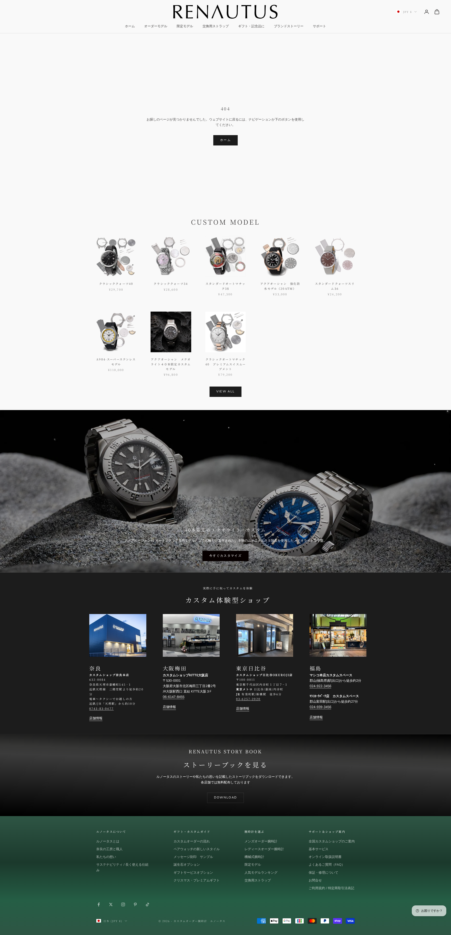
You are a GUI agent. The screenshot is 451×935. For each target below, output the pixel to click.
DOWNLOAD (225, 797)
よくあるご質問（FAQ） (327, 864)
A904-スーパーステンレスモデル (116, 361)
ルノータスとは (107, 841)
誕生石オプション (187, 864)
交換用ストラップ (215, 26)
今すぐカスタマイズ (225, 556)
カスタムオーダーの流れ (192, 841)
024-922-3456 (320, 686)
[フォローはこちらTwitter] (111, 904)
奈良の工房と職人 (109, 849)
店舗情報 (95, 718)
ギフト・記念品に (251, 26)
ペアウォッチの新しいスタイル (197, 849)
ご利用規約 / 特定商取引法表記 (331, 888)
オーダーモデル (155, 26)
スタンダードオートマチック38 (225, 286)
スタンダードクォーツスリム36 (335, 286)
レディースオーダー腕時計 (264, 849)
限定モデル (185, 26)
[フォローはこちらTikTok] (147, 904)
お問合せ (315, 880)
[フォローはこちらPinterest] (135, 904)
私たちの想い (106, 857)
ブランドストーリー (288, 26)
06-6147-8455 (173, 697)
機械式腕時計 (254, 857)
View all (225, 391)
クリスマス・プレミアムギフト (197, 880)
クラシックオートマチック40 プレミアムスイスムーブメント (225, 364)
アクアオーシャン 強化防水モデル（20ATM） (280, 286)
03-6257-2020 (248, 699)
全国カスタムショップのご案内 (332, 841)
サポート (319, 26)
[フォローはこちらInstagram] (123, 904)
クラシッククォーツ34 (171, 284)
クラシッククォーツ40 (116, 284)
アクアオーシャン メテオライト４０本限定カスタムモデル (171, 364)
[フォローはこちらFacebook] (98, 904)
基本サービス (318, 849)
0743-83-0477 (101, 708)
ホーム (130, 26)
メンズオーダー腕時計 (261, 841)
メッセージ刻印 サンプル (193, 857)
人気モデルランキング (261, 872)
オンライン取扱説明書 (325, 857)
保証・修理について (323, 872)
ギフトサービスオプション (193, 872)
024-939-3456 (320, 707)
